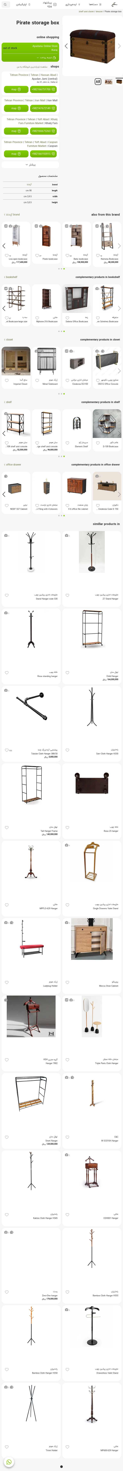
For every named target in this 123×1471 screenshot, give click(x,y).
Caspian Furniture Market (42, 144)
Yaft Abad (43, 119)
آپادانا (29, 184)
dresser (99, 11)
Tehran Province (19, 75)
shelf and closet (86, 11)
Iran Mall (40, 100)
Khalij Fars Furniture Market (38, 121)
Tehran (34, 75)
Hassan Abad (48, 75)
